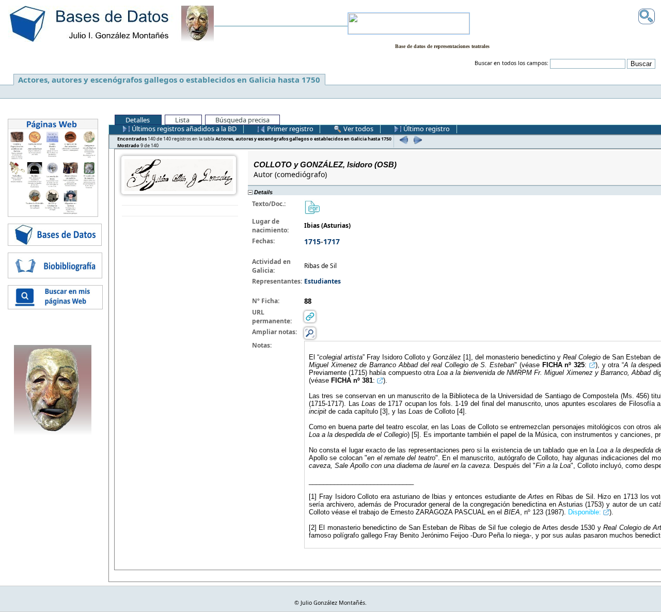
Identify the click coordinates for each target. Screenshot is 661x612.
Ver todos (357, 128)
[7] (402, 139)
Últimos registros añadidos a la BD (183, 128)
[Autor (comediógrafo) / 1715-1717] (178, 174)
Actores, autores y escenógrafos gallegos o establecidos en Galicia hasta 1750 (169, 79)
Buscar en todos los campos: (511, 63)
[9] (416, 139)
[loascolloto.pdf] (312, 206)
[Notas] (310, 332)
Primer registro (289, 128)
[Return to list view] (180, 211)
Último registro (426, 128)
